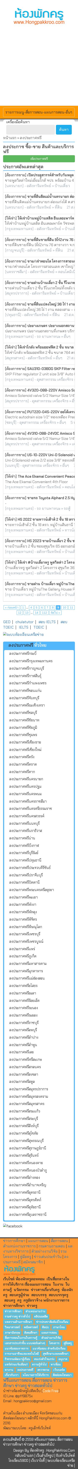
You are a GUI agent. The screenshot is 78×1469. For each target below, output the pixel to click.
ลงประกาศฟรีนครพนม (25, 794)
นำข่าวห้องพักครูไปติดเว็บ (22, 1391)
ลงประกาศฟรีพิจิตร (23, 919)
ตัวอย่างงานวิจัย (44, 1251)
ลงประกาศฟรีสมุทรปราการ (28, 1089)
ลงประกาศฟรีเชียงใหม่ (25, 749)
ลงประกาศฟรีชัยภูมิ (23, 727)
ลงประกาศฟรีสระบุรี (23, 1118)
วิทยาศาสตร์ (12, 1327)
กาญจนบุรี (14, 250)
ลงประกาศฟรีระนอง (23, 1008)
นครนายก (14, 185)
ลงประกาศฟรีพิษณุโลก (25, 927)
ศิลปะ (45, 1327)
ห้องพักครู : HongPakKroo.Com (52, 1450)
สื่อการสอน (59, 1240)
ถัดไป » (55, 612)
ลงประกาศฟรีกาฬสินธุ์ (25, 676)
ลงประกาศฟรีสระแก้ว (24, 1111)
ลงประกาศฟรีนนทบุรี (24, 823)
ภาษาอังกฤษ (12, 1332)
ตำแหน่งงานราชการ (19, 1246)
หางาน (9, 1369)
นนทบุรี (12, 465)
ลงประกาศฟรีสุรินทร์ (23, 1155)
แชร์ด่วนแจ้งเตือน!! (16, 1364)
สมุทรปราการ (17, 293)
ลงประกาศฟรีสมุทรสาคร (26, 1103)
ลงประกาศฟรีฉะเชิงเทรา (27, 705)
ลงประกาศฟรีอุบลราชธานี (28, 1214)
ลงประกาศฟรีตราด (23, 764)
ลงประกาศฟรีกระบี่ (22, 653)
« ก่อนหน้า (12, 607)
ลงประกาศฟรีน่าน (22, 838)
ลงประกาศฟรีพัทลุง (23, 912)
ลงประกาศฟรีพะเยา (23, 897)
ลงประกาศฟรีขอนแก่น (25, 690)
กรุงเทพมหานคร (19, 228)
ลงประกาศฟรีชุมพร (23, 735)
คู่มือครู (25, 1256)
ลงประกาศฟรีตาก (22, 772)
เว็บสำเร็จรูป (44, 1455)
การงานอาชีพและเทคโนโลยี (22, 1354)
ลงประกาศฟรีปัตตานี (24, 882)
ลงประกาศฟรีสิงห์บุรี (23, 1126)
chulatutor (24, 621)
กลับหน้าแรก (24, 1455)
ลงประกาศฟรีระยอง (23, 1015)
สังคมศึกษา (30, 1332)
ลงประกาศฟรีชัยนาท (24, 720)
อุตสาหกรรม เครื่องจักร (55, 379)
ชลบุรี (10, 422)
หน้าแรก (9, 137)
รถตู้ (67, 508)
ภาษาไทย (59, 1327)
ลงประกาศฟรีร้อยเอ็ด (24, 1000)
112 (44, 612)
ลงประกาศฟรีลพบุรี (23, 1030)
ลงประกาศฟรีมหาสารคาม (28, 963)
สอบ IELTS (47, 621)
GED (6, 621)
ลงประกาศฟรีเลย (21, 1052)
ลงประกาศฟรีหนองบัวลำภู (28, 1170)
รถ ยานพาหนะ (48, 336)
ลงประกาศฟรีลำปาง (23, 1037)
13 (26, 612)
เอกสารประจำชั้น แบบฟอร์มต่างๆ (25, 1343)
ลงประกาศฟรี (25, 1369)
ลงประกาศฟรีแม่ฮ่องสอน (27, 978)
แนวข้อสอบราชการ (16, 1348)
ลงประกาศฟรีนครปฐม (25, 786)
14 (36, 612)
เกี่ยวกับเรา (12, 1375)
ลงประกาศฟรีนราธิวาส (25, 830)
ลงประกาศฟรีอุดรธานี (25, 1192)
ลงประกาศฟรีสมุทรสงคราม (28, 1096)
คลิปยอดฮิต (41, 1316)
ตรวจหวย (43, 1369)
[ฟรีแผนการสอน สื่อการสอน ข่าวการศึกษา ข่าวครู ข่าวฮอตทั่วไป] (39, 16)
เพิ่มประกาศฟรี (39, 159)
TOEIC (38, 627)
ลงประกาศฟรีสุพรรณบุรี (26, 1140)
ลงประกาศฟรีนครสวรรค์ (26, 816)
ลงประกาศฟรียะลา (22, 993)
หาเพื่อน (56, 1364)
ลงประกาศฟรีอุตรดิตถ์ (25, 1200)
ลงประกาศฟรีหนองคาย (26, 1163)
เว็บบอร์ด (59, 1369)
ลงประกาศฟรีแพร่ (22, 949)
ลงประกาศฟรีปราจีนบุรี (26, 875)
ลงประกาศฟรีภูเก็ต (22, 956)
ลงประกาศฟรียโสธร (23, 985)
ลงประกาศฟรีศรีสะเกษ (25, 1059)
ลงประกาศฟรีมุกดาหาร (26, 971)
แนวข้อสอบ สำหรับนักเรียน (49, 1348)
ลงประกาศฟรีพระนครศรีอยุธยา (31, 890)
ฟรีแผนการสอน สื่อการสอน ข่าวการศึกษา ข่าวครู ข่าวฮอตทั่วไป (35, 1383)
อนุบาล (62, 1359)
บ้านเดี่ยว (62, 185)
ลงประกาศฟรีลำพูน (23, 1045)
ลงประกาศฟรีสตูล (22, 1081)
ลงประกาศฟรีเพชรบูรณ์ (26, 941)
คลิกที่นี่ (33, 1418)
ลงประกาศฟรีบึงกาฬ (24, 845)
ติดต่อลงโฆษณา (62, 1375)
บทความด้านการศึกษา (18, 1322)
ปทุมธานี (13, 314)
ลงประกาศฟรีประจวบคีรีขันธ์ (30, 867)
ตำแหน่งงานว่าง (35, 1311)
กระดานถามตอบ (51, 1246)
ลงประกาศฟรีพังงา (22, 904)
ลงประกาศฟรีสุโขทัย (23, 1133)
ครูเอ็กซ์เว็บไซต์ (39, 1428)
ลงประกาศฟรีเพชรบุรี (24, 934)
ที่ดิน (58, 207)
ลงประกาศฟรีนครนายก (26, 779)
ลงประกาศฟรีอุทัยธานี (25, 1207)
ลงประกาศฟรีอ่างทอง (24, 1177)
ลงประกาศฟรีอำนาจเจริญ (27, 1185)
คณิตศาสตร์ (31, 1327)
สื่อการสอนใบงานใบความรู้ (21, 1338)
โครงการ (54, 1343)
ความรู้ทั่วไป (39, 1364)
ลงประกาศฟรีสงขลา (23, 1074)
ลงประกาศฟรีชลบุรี (23, 712)
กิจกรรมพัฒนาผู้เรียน (17, 1359)
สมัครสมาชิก (33, 1262)
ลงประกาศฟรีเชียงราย (25, 742)
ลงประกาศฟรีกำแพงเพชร (27, 683)
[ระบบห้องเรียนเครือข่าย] (39, 634)
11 (71, 607)
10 (64, 607)
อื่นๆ (67, 336)
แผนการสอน (38, 1240)
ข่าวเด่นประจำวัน (48, 1256)
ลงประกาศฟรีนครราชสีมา (28, 801)
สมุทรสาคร (15, 358)
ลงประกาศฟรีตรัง (21, 757)
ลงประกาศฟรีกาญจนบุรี (26, 668)
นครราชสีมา (16, 271)
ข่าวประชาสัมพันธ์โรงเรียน (52, 1322)
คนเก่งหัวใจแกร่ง (44, 1359)
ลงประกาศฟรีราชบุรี (23, 1022)
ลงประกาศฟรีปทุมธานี (25, 860)
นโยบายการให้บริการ (36, 1375)
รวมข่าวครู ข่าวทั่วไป (17, 1316)
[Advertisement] (39, 65)
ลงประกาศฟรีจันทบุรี (24, 698)
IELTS (23, 627)
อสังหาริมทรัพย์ (39, 185)
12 (19, 612)
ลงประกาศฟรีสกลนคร (25, 1067)
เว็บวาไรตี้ (38, 1460)
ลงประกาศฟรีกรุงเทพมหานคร (30, 661)
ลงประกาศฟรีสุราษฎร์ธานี (27, 1148)
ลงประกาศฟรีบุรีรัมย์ (23, 853)
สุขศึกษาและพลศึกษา (55, 1354)
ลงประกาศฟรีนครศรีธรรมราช (30, 808)
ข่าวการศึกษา (14, 1240)
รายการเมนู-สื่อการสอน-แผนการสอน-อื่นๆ (38, 112)
